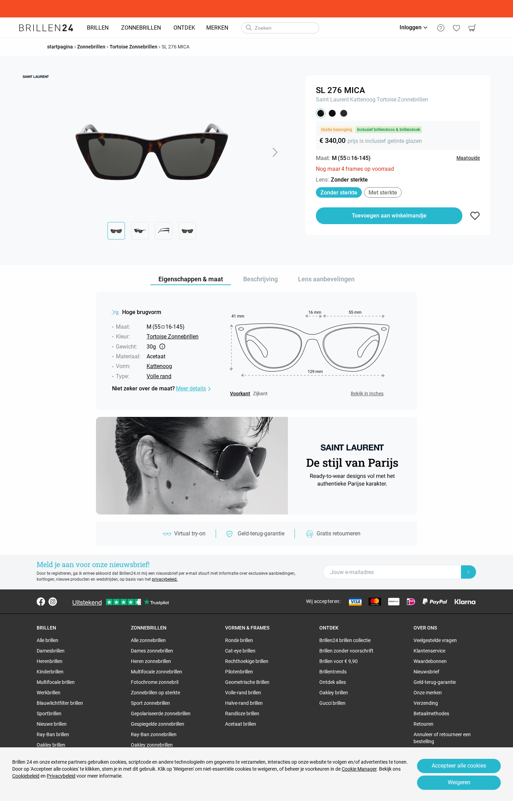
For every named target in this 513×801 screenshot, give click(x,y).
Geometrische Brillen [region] (247, 682)
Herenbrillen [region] (49, 661)
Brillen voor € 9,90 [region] (338, 661)
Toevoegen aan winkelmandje (389, 215)
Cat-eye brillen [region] (240, 651)
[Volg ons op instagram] (53, 601)
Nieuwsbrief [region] (426, 671)
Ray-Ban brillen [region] (53, 734)
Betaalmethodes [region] (431, 713)
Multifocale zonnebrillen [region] (156, 671)
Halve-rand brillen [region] (244, 703)
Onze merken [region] (428, 692)
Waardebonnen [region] (430, 661)
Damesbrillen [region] (51, 651)
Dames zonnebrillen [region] (152, 651)
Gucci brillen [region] (332, 703)
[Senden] (248, 28)
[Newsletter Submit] (468, 572)
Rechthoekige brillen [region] (246, 661)
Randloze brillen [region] (242, 713)
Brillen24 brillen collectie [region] (345, 640)
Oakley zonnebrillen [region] (152, 745)
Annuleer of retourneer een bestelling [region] (442, 738)
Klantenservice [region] (429, 651)
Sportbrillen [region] (49, 713)
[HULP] (440, 27)
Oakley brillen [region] (51, 745)
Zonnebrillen (412, 99)
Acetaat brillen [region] (240, 724)
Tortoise (386, 99)
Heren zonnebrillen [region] (151, 661)
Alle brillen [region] (47, 640)
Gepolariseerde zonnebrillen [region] (161, 713)
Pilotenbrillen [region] (239, 671)
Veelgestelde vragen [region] (435, 640)
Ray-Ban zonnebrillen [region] (154, 734)
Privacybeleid (61, 776)
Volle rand (159, 376)
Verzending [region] (426, 703)
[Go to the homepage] (46, 27)
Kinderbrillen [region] (50, 671)
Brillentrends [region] (333, 671)
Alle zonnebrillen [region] (148, 640)
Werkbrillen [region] (48, 692)
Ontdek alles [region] (332, 682)
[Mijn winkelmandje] (472, 27)
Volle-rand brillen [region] (243, 692)
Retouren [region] (423, 724)
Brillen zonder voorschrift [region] (346, 651)
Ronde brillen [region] (239, 640)
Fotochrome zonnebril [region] (154, 682)
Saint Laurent (332, 99)
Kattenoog (363, 99)
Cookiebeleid (25, 776)
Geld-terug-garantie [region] (435, 682)
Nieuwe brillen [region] (52, 724)
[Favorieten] (456, 27)
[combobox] (280, 27)
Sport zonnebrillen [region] (150, 703)
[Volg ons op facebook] (41, 601)
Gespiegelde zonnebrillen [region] (157, 724)
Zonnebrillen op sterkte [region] (155, 692)
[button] (274, 152)
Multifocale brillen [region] (56, 682)
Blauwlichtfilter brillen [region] (60, 703)
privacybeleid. (165, 579)
